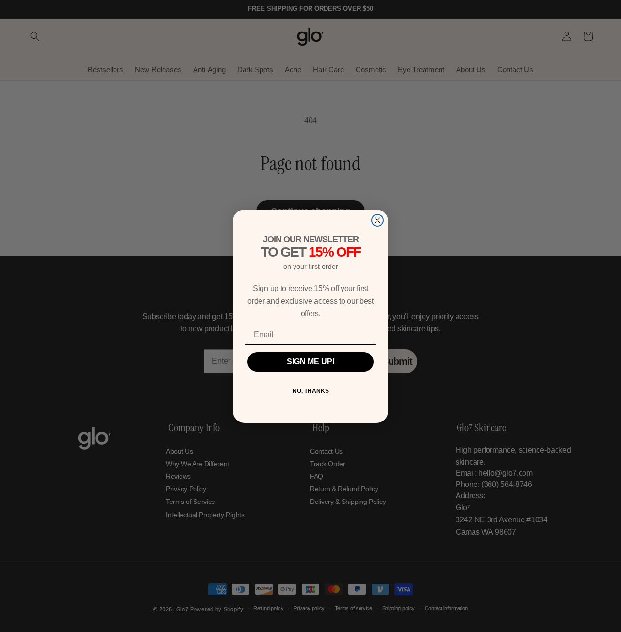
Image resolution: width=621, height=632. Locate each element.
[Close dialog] (377, 220)
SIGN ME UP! (311, 361)
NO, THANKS (311, 391)
